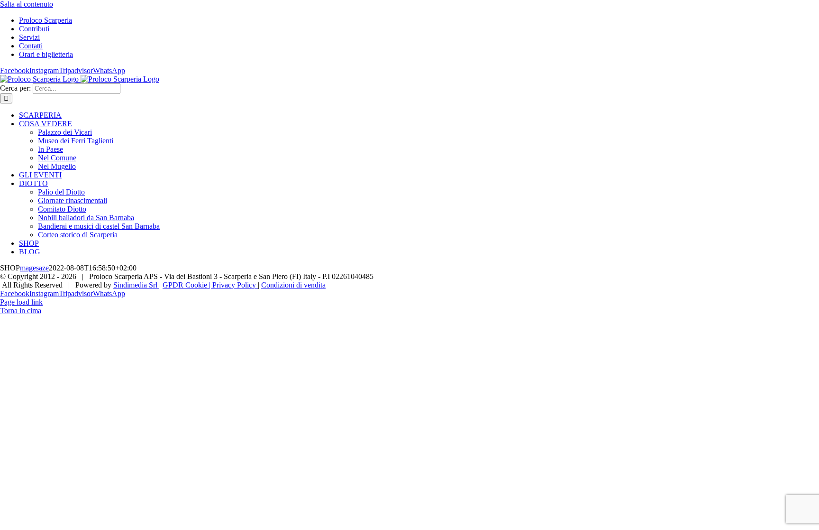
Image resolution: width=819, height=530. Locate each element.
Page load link (21, 302)
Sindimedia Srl (136, 285)
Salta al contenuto (26, 4)
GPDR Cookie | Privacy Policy (210, 285)
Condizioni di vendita (293, 285)
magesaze (34, 268)
